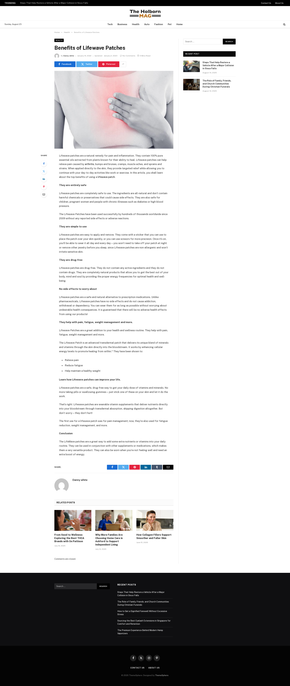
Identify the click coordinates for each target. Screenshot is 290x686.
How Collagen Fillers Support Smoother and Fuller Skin (153, 536)
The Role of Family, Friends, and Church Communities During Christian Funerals (58, 3)
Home (179, 24)
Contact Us (266, 3)
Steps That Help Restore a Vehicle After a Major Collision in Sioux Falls (218, 65)
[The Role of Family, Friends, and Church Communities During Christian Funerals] (191, 84)
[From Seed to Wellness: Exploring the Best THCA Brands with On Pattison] (72, 520)
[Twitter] (44, 171)
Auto (147, 24)
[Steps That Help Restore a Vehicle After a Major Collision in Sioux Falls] (191, 66)
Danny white (68, 56)
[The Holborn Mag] (145, 13)
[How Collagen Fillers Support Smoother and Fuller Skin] (154, 520)
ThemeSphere (161, 675)
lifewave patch (106, 176)
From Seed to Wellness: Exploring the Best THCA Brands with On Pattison (69, 538)
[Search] (284, 24)
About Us (279, 3)
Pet (170, 24)
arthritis (89, 164)
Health (135, 24)
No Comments (129, 56)
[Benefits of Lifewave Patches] (113, 110)
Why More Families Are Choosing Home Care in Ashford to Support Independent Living (109, 539)
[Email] (44, 194)
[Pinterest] (44, 187)
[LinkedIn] (44, 179)
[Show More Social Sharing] (123, 64)
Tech (110, 24)
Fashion (158, 24)
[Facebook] (44, 163)
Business (122, 24)
